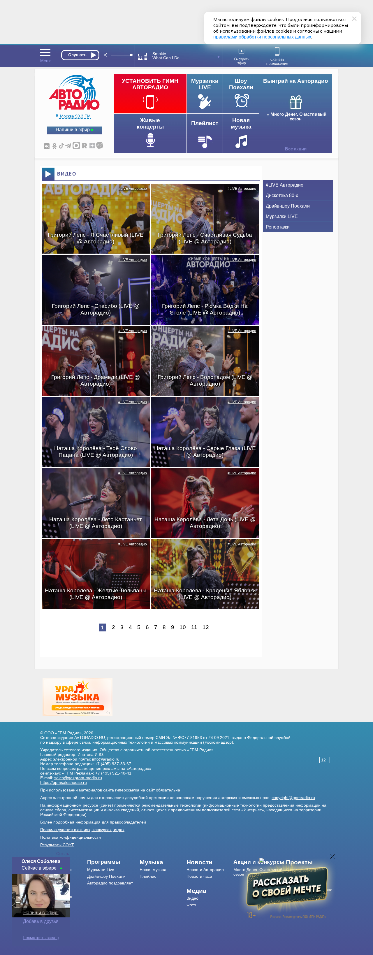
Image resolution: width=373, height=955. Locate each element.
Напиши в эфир (73, 129)
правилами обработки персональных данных (262, 36)
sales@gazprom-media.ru (78, 777)
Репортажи (278, 226)
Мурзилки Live (100, 869)
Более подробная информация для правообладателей (93, 822)
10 (183, 627)
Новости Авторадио (205, 869)
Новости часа (199, 876)
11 (194, 627)
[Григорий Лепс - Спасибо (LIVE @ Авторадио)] (93, 265)
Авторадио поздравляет (110, 883)
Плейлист (149, 876)
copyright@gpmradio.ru (293, 797)
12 (206, 627)
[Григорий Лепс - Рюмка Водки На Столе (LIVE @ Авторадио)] (202, 265)
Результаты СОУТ (57, 844)
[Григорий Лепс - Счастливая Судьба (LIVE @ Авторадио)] (202, 194)
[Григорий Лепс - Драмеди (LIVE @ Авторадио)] (93, 336)
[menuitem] (113, 862)
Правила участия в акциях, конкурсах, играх (82, 829)
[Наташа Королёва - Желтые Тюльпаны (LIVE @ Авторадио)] (93, 549)
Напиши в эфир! (41, 912)
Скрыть (62, 854)
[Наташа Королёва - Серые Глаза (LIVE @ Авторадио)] (202, 407)
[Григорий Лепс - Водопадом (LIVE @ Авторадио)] (202, 336)
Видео (192, 898)
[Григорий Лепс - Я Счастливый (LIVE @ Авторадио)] (93, 194)
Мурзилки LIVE (282, 216)
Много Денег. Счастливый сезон (298, 116)
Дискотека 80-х (282, 195)
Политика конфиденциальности (70, 837)
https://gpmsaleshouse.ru (63, 782)
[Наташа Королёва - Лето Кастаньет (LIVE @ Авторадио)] (93, 478)
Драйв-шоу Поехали (288, 205)
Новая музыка (153, 869)
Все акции (296, 149)
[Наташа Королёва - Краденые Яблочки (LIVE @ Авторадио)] (202, 549)
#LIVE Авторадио (132, 189)
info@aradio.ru (105, 759)
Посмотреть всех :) (41, 937)
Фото (191, 905)
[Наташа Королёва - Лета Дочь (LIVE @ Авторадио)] (202, 478)
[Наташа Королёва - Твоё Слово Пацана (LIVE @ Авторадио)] (93, 407)
